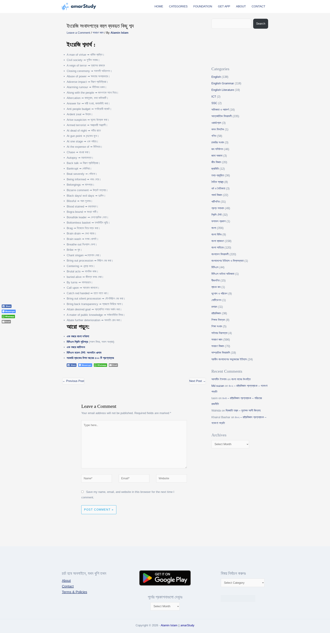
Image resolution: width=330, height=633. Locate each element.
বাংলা (213, 228)
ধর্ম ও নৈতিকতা (218, 188)
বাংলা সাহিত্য (217, 247)
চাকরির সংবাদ (217, 142)
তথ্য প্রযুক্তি (217, 175)
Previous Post (73, 381)
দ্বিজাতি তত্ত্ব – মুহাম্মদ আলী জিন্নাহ (243, 410)
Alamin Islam (169, 625)
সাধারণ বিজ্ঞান (217, 346)
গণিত (213, 136)
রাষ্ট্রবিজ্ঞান (216, 313)
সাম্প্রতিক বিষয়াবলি (220, 352)
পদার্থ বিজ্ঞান (216, 195)
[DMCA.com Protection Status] (238, 598)
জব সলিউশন (217, 149)
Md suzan (217, 385)
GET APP (224, 6)
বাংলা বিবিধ (216, 234)
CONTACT (258, 6)
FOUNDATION (202, 6)
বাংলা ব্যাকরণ (217, 241)
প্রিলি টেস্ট (216, 214)
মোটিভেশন (216, 300)
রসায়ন (214, 306)
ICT (213, 96)
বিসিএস (214, 267)
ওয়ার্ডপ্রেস (216, 123)
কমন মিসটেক (217, 129)
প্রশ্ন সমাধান (217, 208)
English (216, 76)
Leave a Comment (78, 32)
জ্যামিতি (215, 168)
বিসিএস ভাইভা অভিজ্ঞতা (222, 273)
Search (260, 23)
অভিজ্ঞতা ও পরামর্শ (220, 109)
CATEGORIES (178, 6)
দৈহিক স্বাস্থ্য (217, 182)
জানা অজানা (216, 155)
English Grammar (222, 83)
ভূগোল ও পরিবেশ (219, 293)
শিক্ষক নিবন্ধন (218, 319)
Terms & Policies (74, 592)
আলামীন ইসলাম (219, 379)
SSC (214, 103)
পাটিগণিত (215, 201)
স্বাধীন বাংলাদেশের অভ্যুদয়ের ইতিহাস (229, 359)
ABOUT (241, 6)
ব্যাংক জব (216, 287)
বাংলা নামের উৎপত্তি (241, 379)
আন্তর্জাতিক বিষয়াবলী (221, 116)
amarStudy (187, 625)
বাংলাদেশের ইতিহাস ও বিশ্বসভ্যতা (227, 260)
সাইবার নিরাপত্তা (219, 333)
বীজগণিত (215, 280)
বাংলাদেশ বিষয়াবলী (220, 254)
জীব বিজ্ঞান (216, 162)
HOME (159, 6)
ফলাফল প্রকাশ (218, 221)
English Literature (222, 90)
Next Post (197, 381)
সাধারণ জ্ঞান (98, 32)
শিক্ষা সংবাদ (216, 326)
